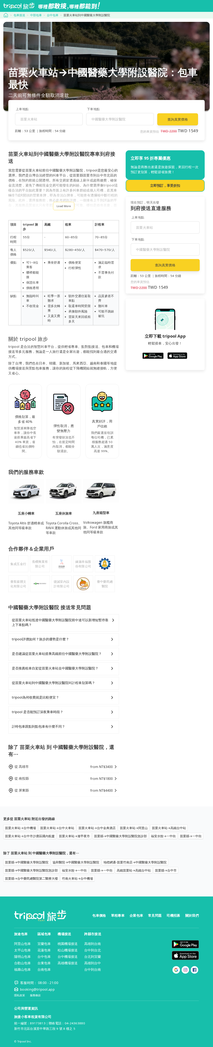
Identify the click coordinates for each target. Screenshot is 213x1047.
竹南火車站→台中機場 (77, 878)
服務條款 (35, 995)
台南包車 (44, 969)
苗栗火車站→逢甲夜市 (74, 836)
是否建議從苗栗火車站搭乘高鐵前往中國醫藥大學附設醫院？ (57, 653)
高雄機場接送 (68, 963)
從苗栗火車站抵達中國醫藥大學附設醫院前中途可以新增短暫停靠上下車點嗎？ (60, 622)
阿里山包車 (22, 943)
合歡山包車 (22, 963)
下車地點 (93, 109)
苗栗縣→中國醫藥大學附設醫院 (26, 862)
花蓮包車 (44, 950)
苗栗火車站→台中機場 (20, 828)
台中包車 (52, 15)
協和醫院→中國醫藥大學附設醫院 (76, 862)
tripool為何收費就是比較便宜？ (35, 697)
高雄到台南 (92, 943)
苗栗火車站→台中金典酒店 (97, 828)
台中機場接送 (68, 956)
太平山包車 (22, 950)
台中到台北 (92, 950)
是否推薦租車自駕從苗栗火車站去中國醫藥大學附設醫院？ (55, 668)
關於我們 (192, 915)
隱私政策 (19, 995)
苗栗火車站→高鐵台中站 (169, 828)
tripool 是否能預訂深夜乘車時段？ (37, 712)
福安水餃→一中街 (163, 836)
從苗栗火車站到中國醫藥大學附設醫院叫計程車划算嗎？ (53, 682)
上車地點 (22, 109)
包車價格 (99, 915)
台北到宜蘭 (92, 956)
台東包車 (44, 963)
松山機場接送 (68, 950)
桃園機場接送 (68, 943)
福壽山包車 (22, 969)
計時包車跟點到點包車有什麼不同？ (38, 726)
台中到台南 (92, 969)
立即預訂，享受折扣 (165, 185)
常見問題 (155, 915)
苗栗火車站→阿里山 (134, 828)
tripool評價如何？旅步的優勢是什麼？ (40, 639)
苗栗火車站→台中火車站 (57, 828)
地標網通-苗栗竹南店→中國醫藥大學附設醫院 (135, 862)
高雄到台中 (92, 963)
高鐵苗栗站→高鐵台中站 (134, 870)
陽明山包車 (22, 956)
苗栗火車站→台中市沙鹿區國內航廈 (30, 836)
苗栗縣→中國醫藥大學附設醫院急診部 (120, 836)
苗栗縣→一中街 (191, 836)
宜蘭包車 (44, 943)
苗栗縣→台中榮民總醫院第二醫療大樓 (31, 878)
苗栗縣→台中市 (166, 870)
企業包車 (136, 915)
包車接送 (19, 15)
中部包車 (36, 15)
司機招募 (173, 915)
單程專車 (118, 915)
